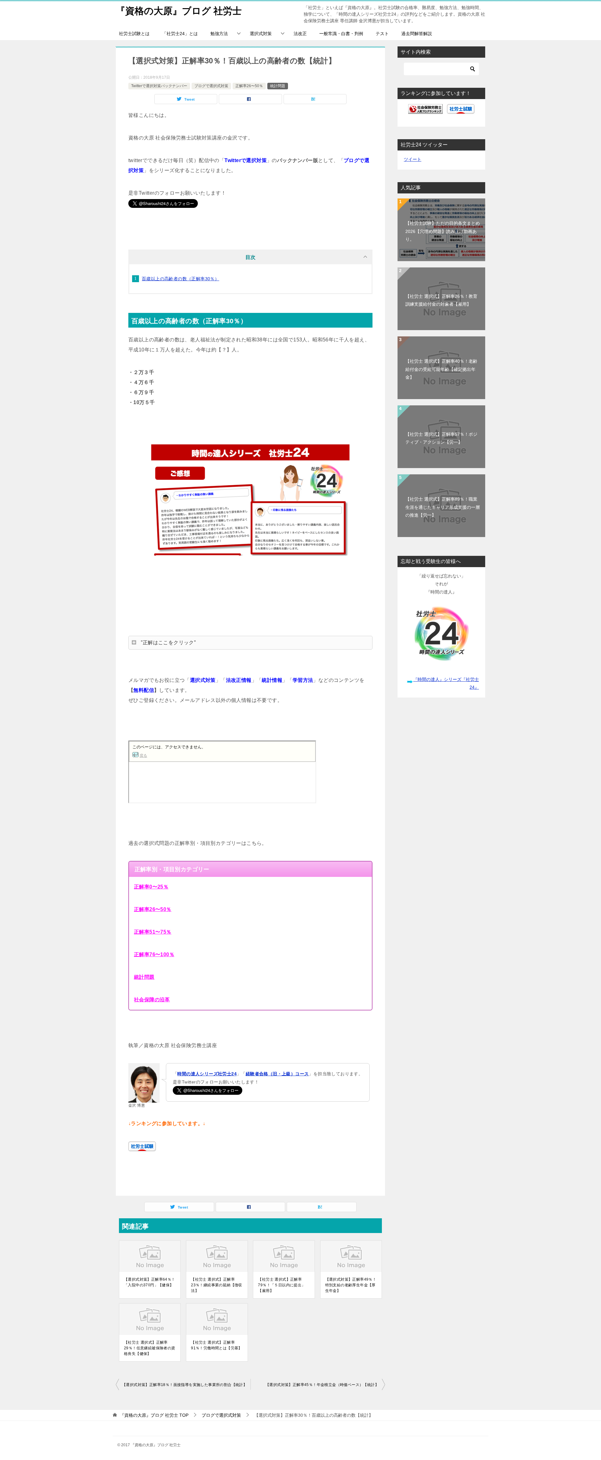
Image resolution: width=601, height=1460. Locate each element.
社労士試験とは (134, 33)
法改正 (300, 33)
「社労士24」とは (180, 33)
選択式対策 (261, 33)
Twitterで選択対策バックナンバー (159, 86)
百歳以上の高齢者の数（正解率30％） (180, 278)
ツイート (412, 159)
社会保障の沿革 (152, 999)
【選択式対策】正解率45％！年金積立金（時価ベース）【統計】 (322, 1385)
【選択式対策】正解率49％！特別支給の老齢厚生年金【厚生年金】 (351, 1285)
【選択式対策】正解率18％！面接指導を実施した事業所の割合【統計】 (184, 1385)
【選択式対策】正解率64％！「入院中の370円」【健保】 (149, 1282)
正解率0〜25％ (151, 886)
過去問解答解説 (416, 33)
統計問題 (277, 86)
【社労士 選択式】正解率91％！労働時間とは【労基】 (216, 1345)
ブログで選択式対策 (211, 86)
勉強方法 (219, 33)
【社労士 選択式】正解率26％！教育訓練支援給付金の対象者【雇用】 (441, 300)
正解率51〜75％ (153, 932)
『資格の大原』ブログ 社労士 (179, 11)
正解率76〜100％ (154, 954)
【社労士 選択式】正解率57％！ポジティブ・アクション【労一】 (441, 438)
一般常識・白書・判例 (341, 33)
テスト (382, 33)
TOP (154, 1415)
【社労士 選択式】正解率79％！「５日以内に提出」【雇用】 (281, 1285)
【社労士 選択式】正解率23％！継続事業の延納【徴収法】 (216, 1285)
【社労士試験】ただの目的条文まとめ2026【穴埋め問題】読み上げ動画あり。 (442, 231)
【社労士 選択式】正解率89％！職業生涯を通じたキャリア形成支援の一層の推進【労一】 (442, 507)
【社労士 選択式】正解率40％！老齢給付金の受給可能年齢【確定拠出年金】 (441, 369)
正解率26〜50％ (249, 86)
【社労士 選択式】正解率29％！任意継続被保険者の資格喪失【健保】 (149, 1348)
